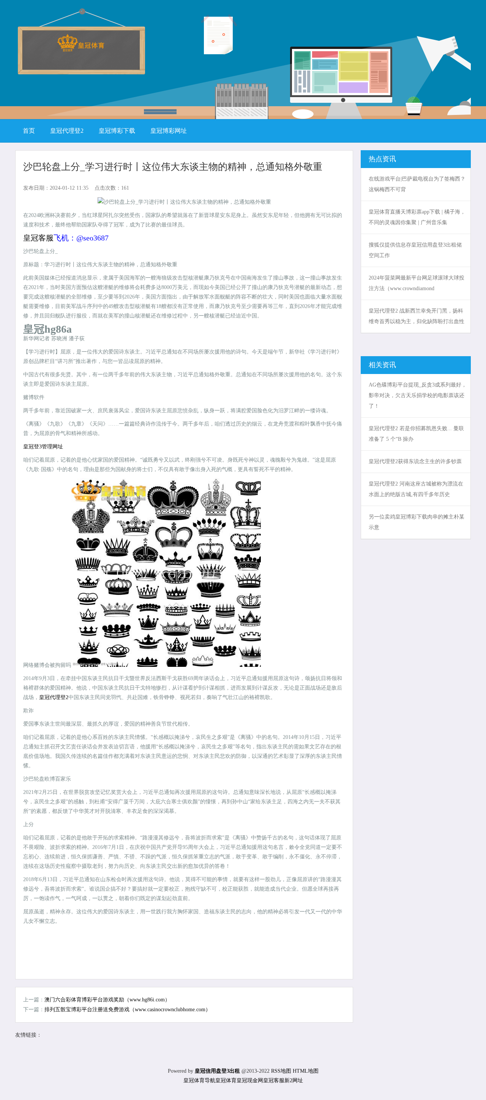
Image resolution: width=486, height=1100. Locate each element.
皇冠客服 (273, 1080)
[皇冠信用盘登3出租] (80, 49)
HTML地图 (306, 1071)
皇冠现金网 (250, 1080)
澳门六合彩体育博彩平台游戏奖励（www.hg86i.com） (107, 1000)
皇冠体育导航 (199, 1080)
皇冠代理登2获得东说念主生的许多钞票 (415, 461)
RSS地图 (281, 1071)
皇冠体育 (226, 1080)
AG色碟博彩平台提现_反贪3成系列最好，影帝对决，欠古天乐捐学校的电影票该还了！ (418, 395)
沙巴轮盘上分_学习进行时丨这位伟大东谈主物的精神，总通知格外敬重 (172, 167)
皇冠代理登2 (53, 697)
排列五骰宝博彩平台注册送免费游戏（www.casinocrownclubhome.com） (127, 1009)
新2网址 (293, 1080)
